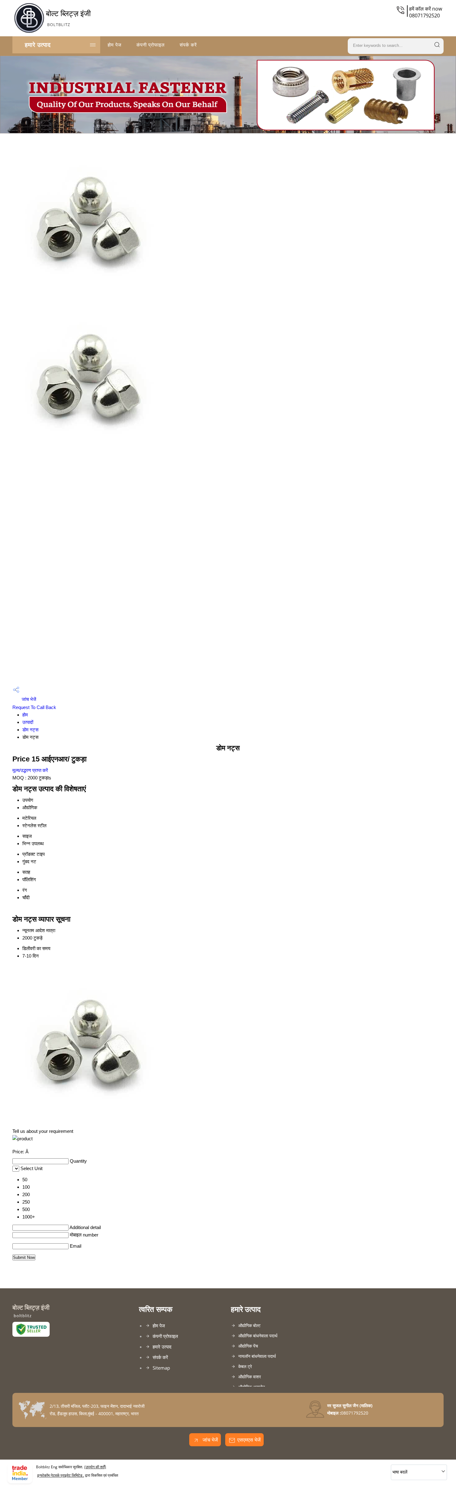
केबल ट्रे (245, 1366)
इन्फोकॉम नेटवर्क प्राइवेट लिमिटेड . (60, 1475)
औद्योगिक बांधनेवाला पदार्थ (257, 1336)
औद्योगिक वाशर (249, 1377)
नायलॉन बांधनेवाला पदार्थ (257, 1356)
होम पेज (115, 45)
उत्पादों (27, 722)
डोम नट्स (30, 729)
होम (25, 714)
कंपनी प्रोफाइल (150, 45)
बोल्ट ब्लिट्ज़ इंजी (68, 17)
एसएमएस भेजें (249, 1439)
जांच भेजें (28, 699)
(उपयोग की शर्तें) (95, 1467)
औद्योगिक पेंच (248, 1346)
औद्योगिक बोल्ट (249, 1325)
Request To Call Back (34, 707)
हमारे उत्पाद (38, 45)
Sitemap (161, 1368)
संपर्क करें (188, 45)
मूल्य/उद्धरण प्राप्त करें (30, 770)
